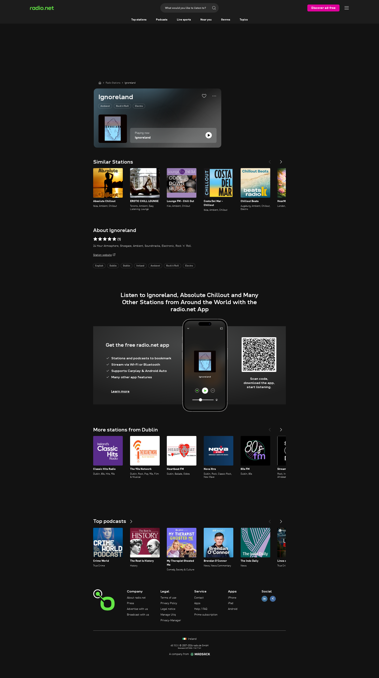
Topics (244, 19)
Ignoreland (143, 137)
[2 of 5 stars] (100, 239)
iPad (230, 603)
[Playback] (208, 135)
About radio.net (136, 597)
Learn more (120, 391)
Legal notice (167, 609)
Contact (199, 597)
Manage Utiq (168, 614)
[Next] (281, 160)
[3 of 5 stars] (104, 239)
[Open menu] (346, 8)
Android (232, 609)
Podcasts (161, 19)
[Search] (214, 8)
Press (130, 603)
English (99, 266)
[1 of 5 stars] (95, 239)
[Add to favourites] (204, 96)
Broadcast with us (138, 614)
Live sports (184, 19)
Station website (102, 255)
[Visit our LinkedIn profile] (264, 599)
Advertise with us (137, 609)
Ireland (140, 266)
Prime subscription (206, 614)
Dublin (113, 266)
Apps (197, 603)
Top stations (138, 19)
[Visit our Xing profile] (272, 599)
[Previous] (269, 160)
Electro (139, 106)
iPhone (232, 597)
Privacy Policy (168, 603)
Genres (225, 19)
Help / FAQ (200, 609)
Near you (206, 19)
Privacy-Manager (170, 620)
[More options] (214, 96)
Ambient (105, 106)
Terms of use (168, 597)
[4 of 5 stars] (109, 239)
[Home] (99, 82)
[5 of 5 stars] (114, 239)
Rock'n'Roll (122, 106)
